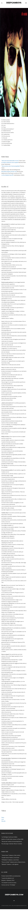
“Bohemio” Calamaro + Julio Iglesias (9, 864)
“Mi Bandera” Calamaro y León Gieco (10, 859)
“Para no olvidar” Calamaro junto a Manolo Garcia (13, 862)
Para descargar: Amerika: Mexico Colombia (11, 843)
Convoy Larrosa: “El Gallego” (8, 884)
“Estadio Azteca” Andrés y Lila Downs (10, 857)
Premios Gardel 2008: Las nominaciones (11, 876)
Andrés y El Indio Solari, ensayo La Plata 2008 (12, 839)
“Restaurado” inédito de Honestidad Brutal (11, 841)
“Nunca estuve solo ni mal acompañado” (10, 166)
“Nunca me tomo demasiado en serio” (10, 160)
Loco (2, 819)
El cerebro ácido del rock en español (10, 162)
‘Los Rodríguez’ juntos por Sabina (9, 837)
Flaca (2, 817)
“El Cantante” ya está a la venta (8, 882)
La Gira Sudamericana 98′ (7, 175)
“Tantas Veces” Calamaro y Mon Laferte (10, 855)
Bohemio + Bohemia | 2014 (7, 880)
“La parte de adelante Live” (7, 878)
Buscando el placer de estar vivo (9, 171)
